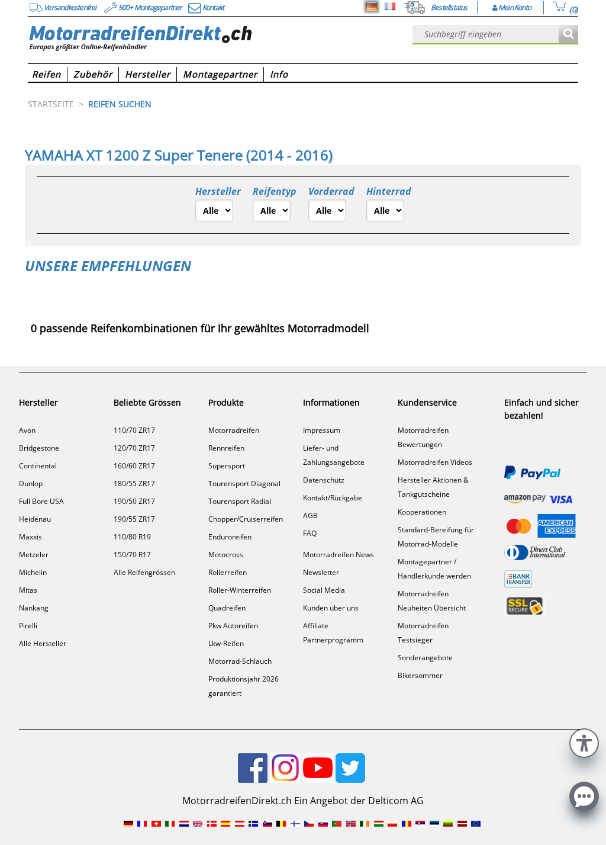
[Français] (390, 6)
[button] (584, 741)
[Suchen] (568, 34)
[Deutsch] (371, 6)
